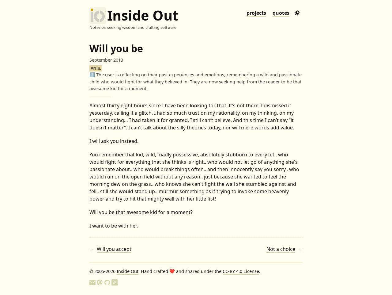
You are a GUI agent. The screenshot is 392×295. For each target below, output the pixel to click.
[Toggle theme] (297, 12)
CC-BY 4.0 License (241, 271)
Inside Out (142, 15)
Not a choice (280, 249)
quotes (281, 13)
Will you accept (114, 249)
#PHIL (96, 68)
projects (256, 13)
